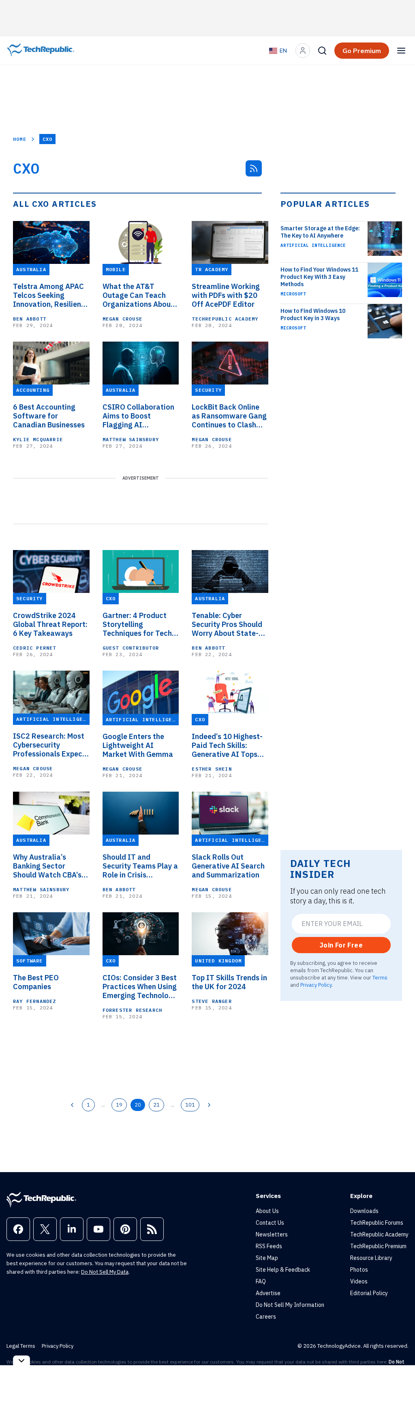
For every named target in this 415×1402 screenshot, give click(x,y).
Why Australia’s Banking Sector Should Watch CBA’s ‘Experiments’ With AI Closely (50, 866)
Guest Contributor (131, 648)
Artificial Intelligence (313, 245)
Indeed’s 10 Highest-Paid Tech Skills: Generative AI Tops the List (227, 745)
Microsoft (293, 294)
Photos (359, 1269)
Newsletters (272, 1234)
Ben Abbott (29, 319)
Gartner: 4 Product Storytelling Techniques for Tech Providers (137, 624)
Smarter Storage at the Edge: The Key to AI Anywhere (320, 232)
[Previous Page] (72, 1104)
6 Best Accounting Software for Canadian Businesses (49, 416)
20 (138, 1104)
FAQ (261, 1281)
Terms (379, 977)
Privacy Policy (316, 984)
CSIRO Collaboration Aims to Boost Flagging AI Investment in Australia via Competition (138, 416)
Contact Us (270, 1222)
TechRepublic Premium (378, 1246)
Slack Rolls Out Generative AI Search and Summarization (228, 866)
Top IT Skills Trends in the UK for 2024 (229, 982)
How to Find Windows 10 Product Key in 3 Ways (312, 314)
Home (19, 139)
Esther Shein (211, 769)
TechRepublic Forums (376, 1222)
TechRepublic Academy (225, 319)
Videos (359, 1281)
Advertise (268, 1293)
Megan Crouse (122, 319)
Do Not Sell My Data (104, 1271)
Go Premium (361, 51)
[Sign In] (302, 50)
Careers (266, 1316)
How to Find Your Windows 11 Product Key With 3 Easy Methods (319, 277)
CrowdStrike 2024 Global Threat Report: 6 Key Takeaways (50, 624)
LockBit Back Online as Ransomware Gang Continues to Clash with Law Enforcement (229, 416)
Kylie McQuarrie (38, 439)
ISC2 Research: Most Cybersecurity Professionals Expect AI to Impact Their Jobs (49, 745)
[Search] (322, 50)
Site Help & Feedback (283, 1269)
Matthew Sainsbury (131, 439)
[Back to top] (399, 1377)
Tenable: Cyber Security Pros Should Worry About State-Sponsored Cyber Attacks (227, 624)
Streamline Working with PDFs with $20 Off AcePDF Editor (226, 295)
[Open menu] (401, 50)
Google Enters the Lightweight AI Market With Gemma (138, 745)
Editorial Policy (369, 1293)
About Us (267, 1211)
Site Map (267, 1258)
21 (156, 1104)
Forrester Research (133, 1010)
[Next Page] (209, 1104)
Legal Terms (20, 1346)
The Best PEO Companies (36, 982)
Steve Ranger (211, 1001)
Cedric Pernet (34, 648)
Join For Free (341, 945)
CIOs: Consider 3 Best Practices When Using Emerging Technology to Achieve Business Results (140, 986)
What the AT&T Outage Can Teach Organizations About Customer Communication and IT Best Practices (138, 295)
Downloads (364, 1211)
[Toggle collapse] (21, 1360)
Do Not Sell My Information (290, 1305)
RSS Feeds (269, 1246)
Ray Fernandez (34, 1001)
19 (119, 1104)
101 (190, 1104)
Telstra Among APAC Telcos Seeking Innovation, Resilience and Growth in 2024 (51, 295)
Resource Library (371, 1258)
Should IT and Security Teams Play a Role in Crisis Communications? (140, 866)
